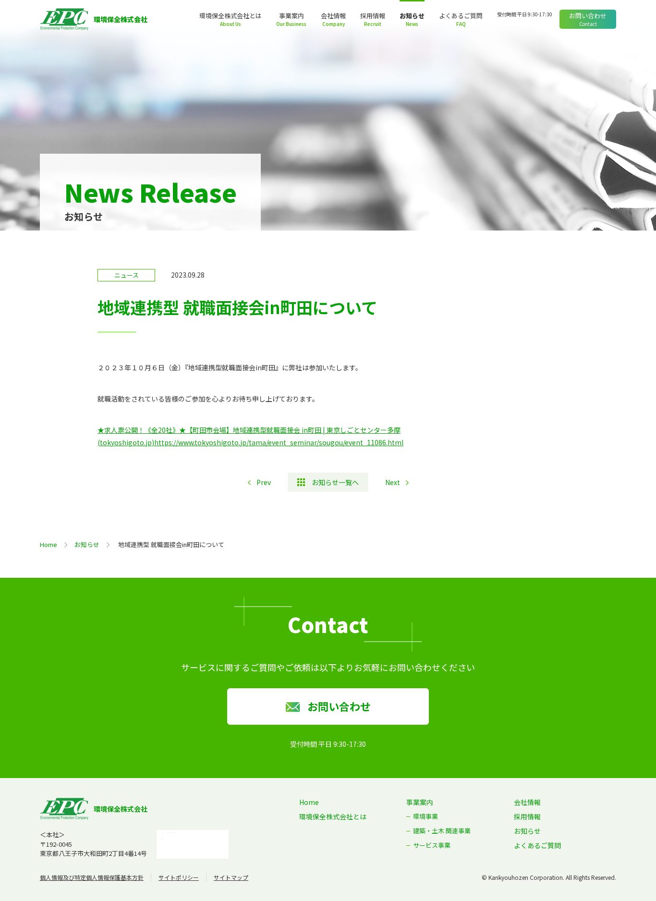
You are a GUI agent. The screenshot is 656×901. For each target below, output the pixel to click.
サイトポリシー (178, 877)
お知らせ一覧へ (335, 482)
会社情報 (333, 15)
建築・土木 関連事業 (442, 830)
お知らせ (412, 15)
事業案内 (291, 15)
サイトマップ (231, 877)
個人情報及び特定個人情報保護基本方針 (92, 877)
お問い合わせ (588, 15)
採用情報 (372, 15)
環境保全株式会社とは (230, 15)
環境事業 (425, 816)
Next (392, 482)
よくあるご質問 (461, 15)
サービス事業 (431, 845)
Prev (263, 482)
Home (48, 544)
